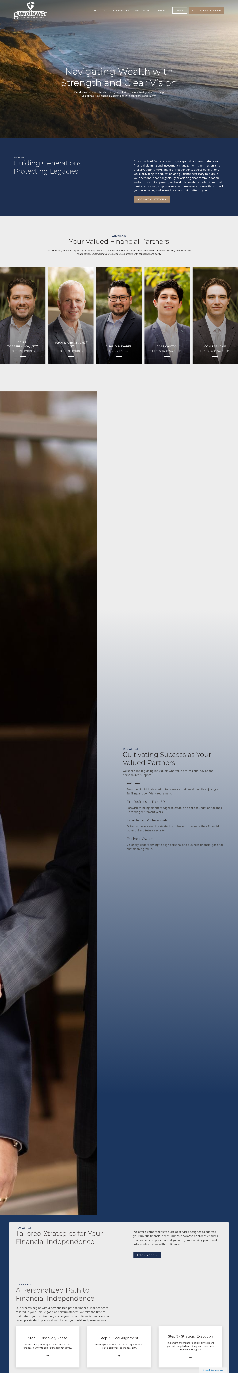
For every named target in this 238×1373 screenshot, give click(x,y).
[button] (99, 10)
